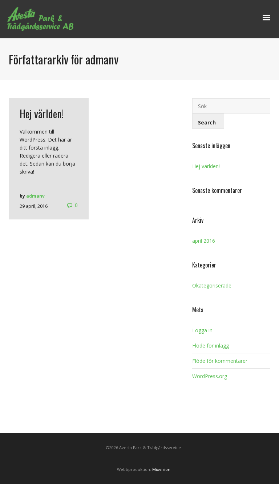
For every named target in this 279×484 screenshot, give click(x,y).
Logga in (202, 330)
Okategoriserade (211, 285)
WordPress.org (209, 376)
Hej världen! (206, 166)
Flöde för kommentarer (219, 360)
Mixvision (161, 469)
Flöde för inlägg (210, 345)
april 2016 (203, 240)
